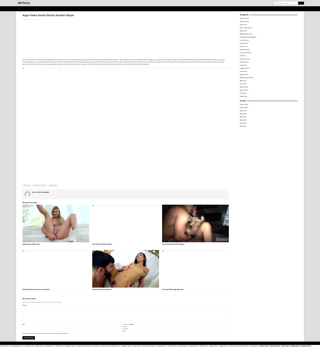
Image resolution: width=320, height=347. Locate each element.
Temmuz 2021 (244, 104)
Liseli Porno (243, 71)
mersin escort (233, 346)
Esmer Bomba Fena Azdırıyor (101, 289)
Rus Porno (243, 84)
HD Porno (243, 56)
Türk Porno (243, 93)
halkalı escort (60, 346)
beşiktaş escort (115, 346)
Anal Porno (243, 25)
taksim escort (137, 346)
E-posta (131, 324)
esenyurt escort (193, 346)
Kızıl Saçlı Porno (245, 59)
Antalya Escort (295, 346)
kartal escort (96, 346)
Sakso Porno (244, 87)
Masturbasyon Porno (39, 185)
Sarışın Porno (53, 185)
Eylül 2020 (243, 126)
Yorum (25, 305)
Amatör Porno (244, 21)
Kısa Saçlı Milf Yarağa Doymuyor (173, 289)
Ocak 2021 (243, 123)
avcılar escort (105, 346)
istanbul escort (4, 346)
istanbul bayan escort (149, 346)
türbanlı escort (183, 346)
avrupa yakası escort (17, 346)
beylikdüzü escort (70, 346)
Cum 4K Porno (244, 40)
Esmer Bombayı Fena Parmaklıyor (173, 244)
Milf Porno (243, 81)
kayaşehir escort (126, 346)
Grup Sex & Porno (245, 53)
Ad (23, 324)
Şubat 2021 (243, 120)
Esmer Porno (244, 43)
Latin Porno (243, 65)
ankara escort (254, 346)
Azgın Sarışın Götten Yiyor (31, 244)
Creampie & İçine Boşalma (248, 37)
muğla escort (223, 346)
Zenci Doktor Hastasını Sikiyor (102, 244)
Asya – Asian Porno (246, 28)
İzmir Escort (285, 346)
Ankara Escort (264, 346)
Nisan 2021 (243, 114)
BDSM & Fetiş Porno (246, 34)
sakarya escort (213, 346)
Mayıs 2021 (243, 111)
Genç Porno (33, 19)
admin (46, 192)
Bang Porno (243, 31)
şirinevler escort (30, 346)
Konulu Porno (244, 62)
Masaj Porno (244, 74)
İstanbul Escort (275, 346)
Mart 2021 (243, 117)
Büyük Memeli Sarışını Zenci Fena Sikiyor (36, 289)
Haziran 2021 (244, 107)
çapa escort (39, 346)
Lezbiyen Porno (245, 68)
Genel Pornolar (244, 49)
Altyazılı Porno (244, 18)
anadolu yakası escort (84, 346)
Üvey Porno (243, 96)
